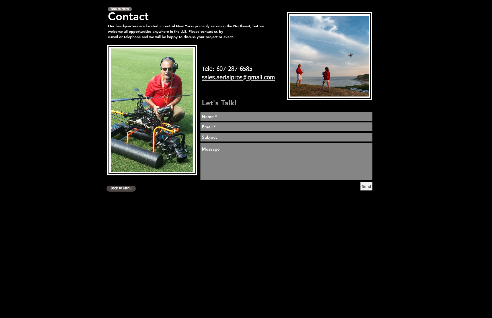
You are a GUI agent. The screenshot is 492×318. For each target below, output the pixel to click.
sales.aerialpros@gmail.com (238, 78)
